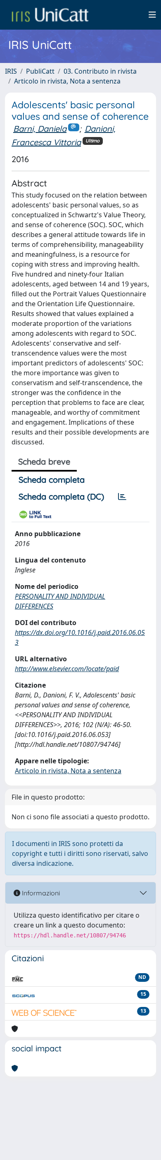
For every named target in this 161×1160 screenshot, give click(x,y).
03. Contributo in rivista (100, 71)
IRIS (11, 71)
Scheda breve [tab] (44, 461)
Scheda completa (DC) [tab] (61, 496)
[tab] (122, 496)
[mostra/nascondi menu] (152, 15)
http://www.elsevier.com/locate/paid (67, 668)
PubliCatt (40, 71)
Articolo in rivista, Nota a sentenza (67, 81)
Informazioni (40, 893)
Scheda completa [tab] (52, 479)
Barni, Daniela (39, 128)
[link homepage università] (50, 15)
